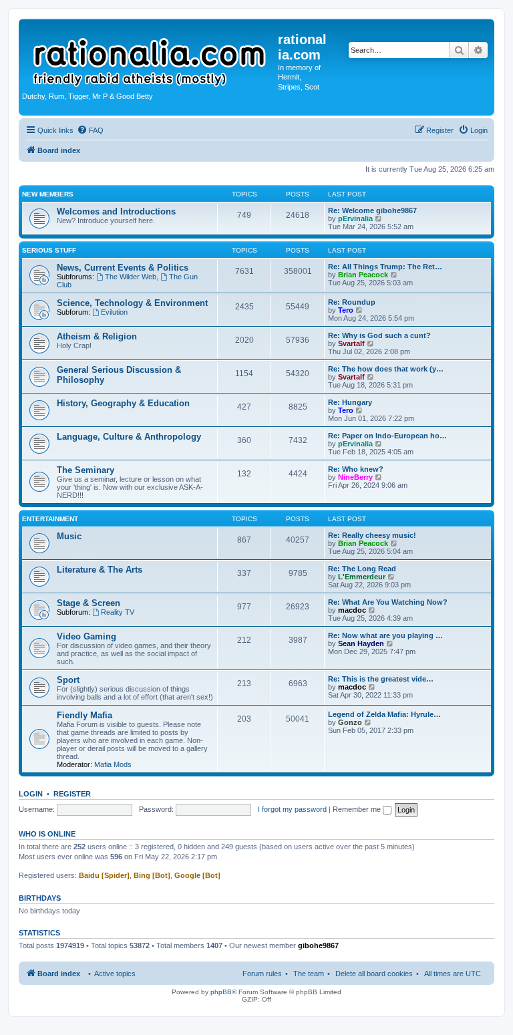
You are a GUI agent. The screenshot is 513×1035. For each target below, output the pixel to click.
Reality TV (117, 612)
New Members (47, 194)
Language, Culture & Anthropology (129, 437)
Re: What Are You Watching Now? (388, 602)
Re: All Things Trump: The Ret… (385, 267)
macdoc (352, 610)
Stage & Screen (88, 603)
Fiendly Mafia (84, 715)
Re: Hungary (350, 402)
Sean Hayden (361, 643)
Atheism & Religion (97, 336)
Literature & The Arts (99, 570)
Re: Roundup (351, 302)
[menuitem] (90, 130)
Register (72, 794)
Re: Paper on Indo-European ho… (387, 436)
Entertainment (50, 519)
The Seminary (85, 470)
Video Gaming (86, 636)
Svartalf (351, 343)
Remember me (358, 809)
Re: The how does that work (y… (386, 369)
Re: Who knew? (355, 469)
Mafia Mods (113, 764)
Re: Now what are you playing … (385, 635)
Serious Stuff (49, 250)
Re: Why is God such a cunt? (379, 335)
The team (308, 974)
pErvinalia (355, 218)
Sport (68, 680)
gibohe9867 (318, 945)
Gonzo (350, 722)
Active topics (115, 974)
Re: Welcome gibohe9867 (372, 210)
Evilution (114, 312)
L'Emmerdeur (361, 577)
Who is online (47, 834)
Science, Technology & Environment (132, 303)
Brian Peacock (363, 275)
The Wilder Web (130, 277)
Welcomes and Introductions (116, 211)
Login (31, 794)
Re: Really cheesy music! (372, 535)
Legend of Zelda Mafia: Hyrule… (384, 714)
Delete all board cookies (374, 974)
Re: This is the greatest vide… (381, 679)
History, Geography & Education (123, 403)
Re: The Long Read (362, 569)
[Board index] (150, 56)
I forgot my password (292, 809)
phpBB (221, 992)
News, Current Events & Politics (122, 268)
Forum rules (262, 974)
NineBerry (355, 477)
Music (69, 536)
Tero (345, 310)
